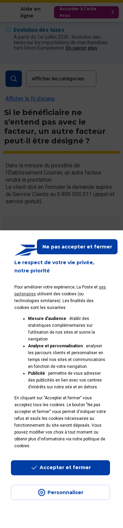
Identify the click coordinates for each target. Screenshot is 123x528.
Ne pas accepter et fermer (77, 247)
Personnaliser (65, 492)
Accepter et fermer (65, 467)
